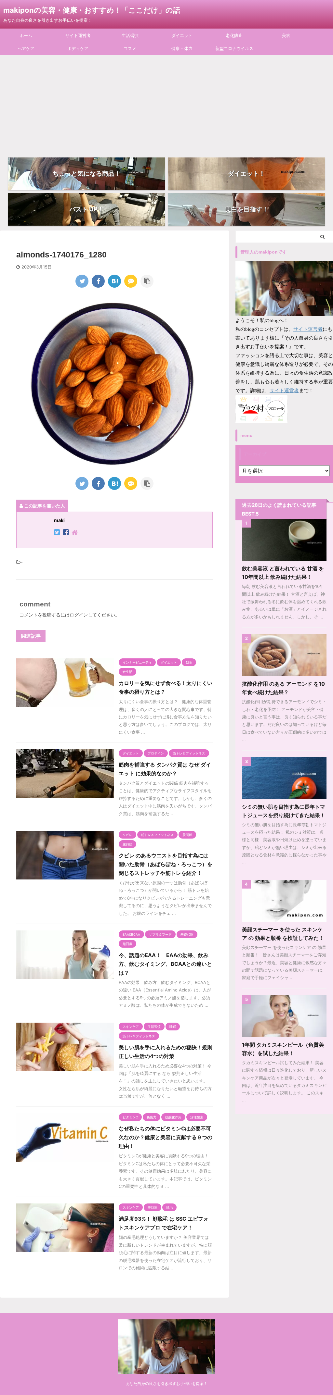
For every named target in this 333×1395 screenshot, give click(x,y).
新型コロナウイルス (234, 48)
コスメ (130, 48)
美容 (286, 35)
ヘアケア (26, 48)
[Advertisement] (166, 103)
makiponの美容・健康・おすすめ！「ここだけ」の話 (91, 10)
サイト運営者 (78, 35)
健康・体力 (182, 48)
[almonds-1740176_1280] (114, 281)
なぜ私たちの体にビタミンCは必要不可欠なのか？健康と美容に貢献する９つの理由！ (165, 1137)
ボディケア (77, 48)
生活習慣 (130, 35)
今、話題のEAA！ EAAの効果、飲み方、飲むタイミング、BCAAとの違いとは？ (165, 964)
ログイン (79, 614)
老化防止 (234, 35)
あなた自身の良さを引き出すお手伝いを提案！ (166, 1383)
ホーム (26, 35)
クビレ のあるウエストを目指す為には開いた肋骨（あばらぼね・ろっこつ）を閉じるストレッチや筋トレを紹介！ (165, 864)
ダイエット (182, 35)
